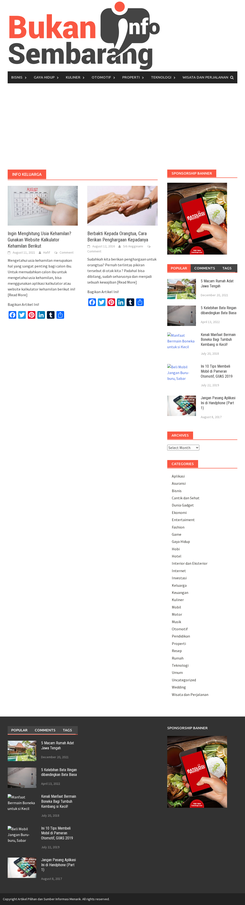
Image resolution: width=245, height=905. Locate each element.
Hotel (176, 556)
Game (176, 534)
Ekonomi (179, 512)
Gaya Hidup (44, 77)
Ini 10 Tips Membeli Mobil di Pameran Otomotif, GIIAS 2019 (217, 371)
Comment (66, 252)
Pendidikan (181, 636)
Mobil (176, 607)
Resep (177, 650)
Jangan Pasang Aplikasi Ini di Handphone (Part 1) (218, 403)
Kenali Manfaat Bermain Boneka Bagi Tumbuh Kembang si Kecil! (218, 339)
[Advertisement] (122, 126)
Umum (177, 672)
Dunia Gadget (183, 505)
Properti (131, 77)
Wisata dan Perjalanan (205, 77)
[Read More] (18, 294)
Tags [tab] (227, 268)
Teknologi (161, 77)
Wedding (179, 687)
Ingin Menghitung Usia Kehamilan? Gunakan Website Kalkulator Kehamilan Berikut (39, 240)
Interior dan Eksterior (189, 563)
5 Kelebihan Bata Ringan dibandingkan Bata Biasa (218, 310)
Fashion (178, 527)
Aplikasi (178, 476)
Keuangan (180, 592)
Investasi (179, 577)
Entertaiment (183, 519)
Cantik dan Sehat (186, 497)
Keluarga (179, 585)
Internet (179, 570)
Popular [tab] (179, 268)
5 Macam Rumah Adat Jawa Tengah (217, 283)
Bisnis (16, 77)
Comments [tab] (204, 268)
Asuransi (179, 483)
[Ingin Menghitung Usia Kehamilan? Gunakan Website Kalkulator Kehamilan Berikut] (43, 205)
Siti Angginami (133, 246)
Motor (177, 614)
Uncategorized (184, 679)
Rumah (178, 658)
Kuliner (73, 77)
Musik (176, 621)
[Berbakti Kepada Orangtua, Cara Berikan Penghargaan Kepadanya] (122, 205)
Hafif (46, 252)
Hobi (176, 548)
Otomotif (101, 77)
